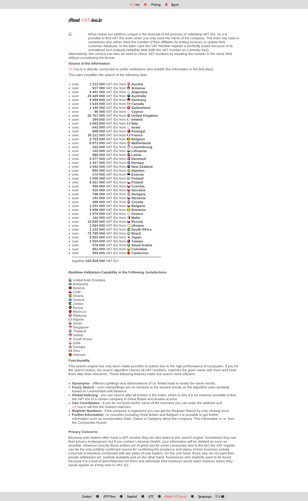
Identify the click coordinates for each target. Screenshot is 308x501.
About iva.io (175, 496)
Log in (175, 4)
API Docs (109, 496)
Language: (205, 496)
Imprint (132, 496)
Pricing (156, 4)
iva (134, 4)
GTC (151, 496)
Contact (87, 496)
